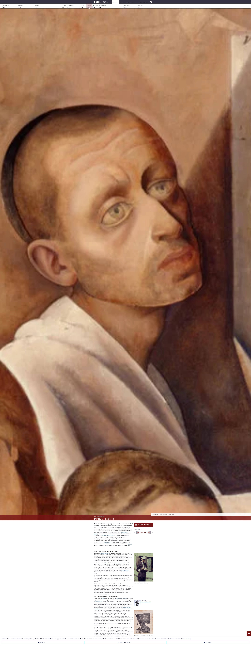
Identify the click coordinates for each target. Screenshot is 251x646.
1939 (138, 532)
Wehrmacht (106, 562)
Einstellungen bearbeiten (125, 642)
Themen (122, 2)
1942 (149, 532)
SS (124, 562)
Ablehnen (42, 642)
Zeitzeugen (128, 2)
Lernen (140, 2)
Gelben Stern (107, 542)
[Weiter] (152, 532)
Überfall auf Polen (105, 553)
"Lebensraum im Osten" (121, 598)
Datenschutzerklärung (186, 638)
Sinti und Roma (124, 570)
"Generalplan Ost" (98, 601)
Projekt (145, 2)
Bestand (134, 2)
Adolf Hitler (102, 598)
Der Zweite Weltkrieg (99, 516)
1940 (141, 532)
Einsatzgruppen (118, 562)
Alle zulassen (208, 642)
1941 (145, 532)
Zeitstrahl (115, 2)
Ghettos (130, 544)
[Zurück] (135, 532)
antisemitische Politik (107, 535)
